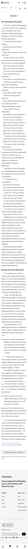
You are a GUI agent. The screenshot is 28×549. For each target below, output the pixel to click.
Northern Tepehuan (5, 456)
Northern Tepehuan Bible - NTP (18, 456)
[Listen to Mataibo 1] (20, 8)
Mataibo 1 (3, 7)
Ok (23, 534)
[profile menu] (24, 2)
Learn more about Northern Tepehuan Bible (11, 444)
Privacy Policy (17, 535)
